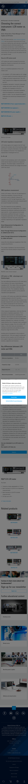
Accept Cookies (14, 397)
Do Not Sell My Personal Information (14, 401)
